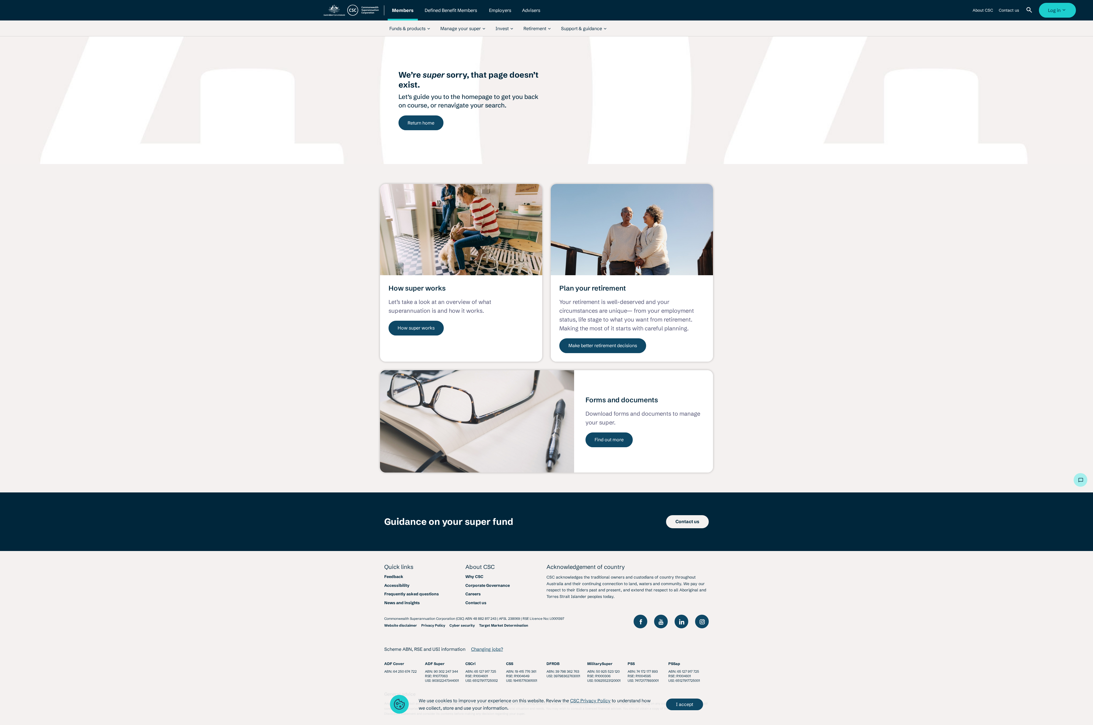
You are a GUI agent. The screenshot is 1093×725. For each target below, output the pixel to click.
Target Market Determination (503, 625)
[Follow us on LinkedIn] (681, 621)
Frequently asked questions (411, 593)
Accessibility (397, 585)
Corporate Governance (487, 585)
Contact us (1008, 12)
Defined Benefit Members (450, 13)
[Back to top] (1063, 480)
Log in (1058, 12)
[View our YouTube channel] (661, 621)
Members (403, 13)
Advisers (531, 13)
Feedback (393, 576)
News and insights (402, 602)
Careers (473, 593)
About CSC (982, 12)
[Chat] (1080, 480)
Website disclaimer (400, 625)
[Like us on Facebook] (640, 621)
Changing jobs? (487, 649)
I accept (684, 704)
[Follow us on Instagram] (702, 621)
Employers (500, 13)
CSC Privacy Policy (590, 700)
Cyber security (462, 625)
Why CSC (474, 576)
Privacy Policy (433, 625)
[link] (409, 28)
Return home (421, 123)
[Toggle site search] (1030, 10)
